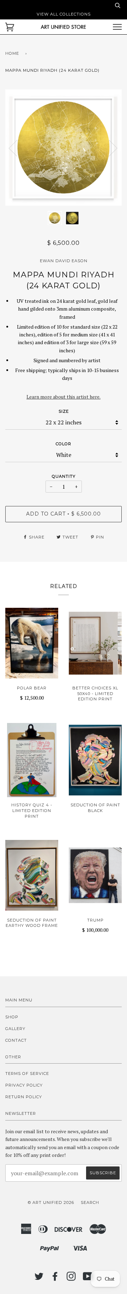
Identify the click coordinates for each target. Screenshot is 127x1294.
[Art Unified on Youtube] (88, 1278)
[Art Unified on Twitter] (39, 1278)
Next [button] (109, 148)
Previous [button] (17, 148)
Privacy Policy (24, 1085)
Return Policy (23, 1096)
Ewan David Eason (63, 260)
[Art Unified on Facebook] (55, 1278)
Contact (16, 1040)
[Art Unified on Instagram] (71, 1278)
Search (90, 1202)
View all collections (64, 14)
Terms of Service (27, 1073)
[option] (63, 147)
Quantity (63, 476)
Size (64, 411)
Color (63, 443)
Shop (11, 1016)
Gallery (15, 1028)
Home (12, 53)
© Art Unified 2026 (51, 1202)
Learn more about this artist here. (63, 396)
